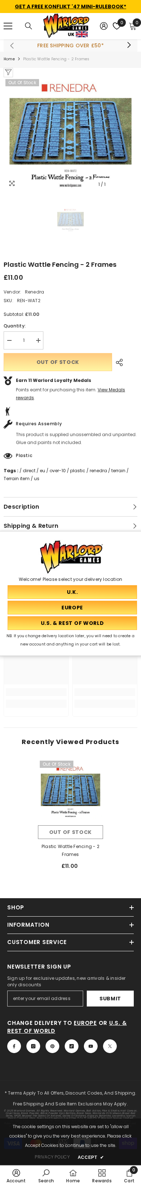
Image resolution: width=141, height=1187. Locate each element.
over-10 (58, 471)
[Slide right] (128, 45)
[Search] (28, 26)
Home (9, 59)
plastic (77, 471)
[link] (36, 692)
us (36, 478)
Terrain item (17, 478)
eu (42, 471)
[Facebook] (14, 1046)
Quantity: (15, 326)
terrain (118, 471)
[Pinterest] (52, 1046)
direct (29, 471)
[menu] (8, 26)
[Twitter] (110, 1046)
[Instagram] (33, 1046)
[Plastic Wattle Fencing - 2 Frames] (70, 791)
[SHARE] (117, 362)
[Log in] (103, 26)
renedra (98, 471)
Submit (110, 998)
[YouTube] (91, 1046)
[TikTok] (71, 1046)
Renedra (34, 292)
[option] (70, 134)
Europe (85, 1023)
